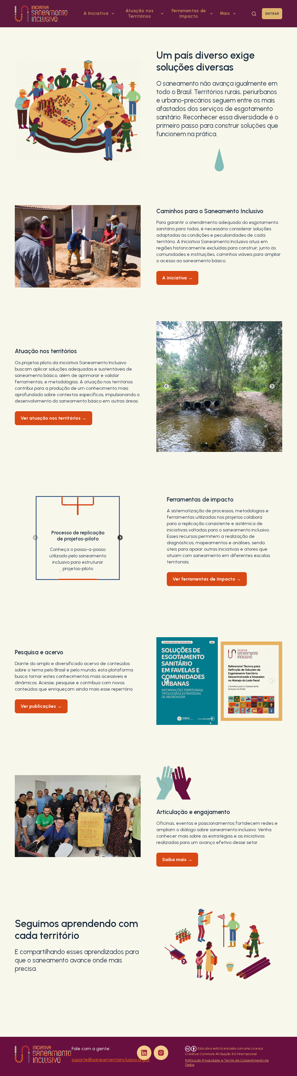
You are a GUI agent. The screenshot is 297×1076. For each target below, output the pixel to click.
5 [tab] (95, 571)
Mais (225, 13)
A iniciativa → (177, 278)
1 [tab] (206, 443)
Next (272, 386)
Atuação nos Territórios (140, 13)
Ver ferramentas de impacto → (207, 579)
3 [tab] (224, 443)
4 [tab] (232, 443)
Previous (166, 386)
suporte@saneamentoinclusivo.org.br (111, 1059)
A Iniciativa (96, 13)
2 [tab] (215, 443)
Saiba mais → (177, 859)
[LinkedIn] (144, 1053)
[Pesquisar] (254, 14)
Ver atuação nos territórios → (53, 418)
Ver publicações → (41, 706)
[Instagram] (161, 1053)
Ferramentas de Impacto (189, 13)
